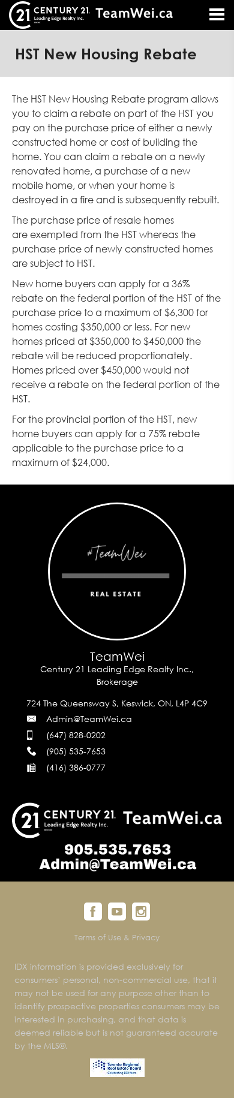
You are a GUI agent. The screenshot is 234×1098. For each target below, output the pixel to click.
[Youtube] (117, 911)
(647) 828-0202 (76, 735)
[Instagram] (141, 911)
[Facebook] (93, 911)
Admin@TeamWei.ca (89, 719)
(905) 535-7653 (76, 751)
